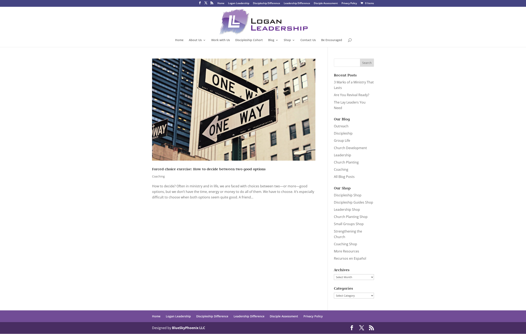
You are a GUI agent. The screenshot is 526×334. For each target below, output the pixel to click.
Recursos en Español (350, 258)
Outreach (341, 126)
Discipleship (343, 133)
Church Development (350, 148)
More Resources (346, 251)
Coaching (158, 176)
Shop (287, 40)
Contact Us (308, 40)
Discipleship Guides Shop (353, 202)
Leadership (342, 155)
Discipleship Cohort (249, 40)
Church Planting (346, 162)
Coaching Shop (345, 244)
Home (220, 3)
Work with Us (220, 40)
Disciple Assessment (326, 3)
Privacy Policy (349, 3)
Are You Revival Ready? (351, 95)
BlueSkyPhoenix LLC (188, 328)
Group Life (342, 140)
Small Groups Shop (349, 224)
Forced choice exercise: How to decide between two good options (209, 169)
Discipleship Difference (266, 3)
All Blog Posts (344, 176)
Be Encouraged (331, 40)
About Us (195, 40)
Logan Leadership (238, 3)
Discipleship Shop (347, 195)
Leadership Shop (347, 209)
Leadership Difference (297, 3)
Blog (271, 40)
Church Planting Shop (351, 216)
